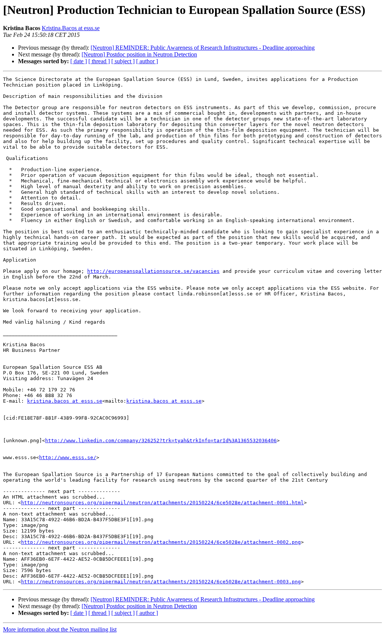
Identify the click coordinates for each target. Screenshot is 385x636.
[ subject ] (123, 61)
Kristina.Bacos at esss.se (71, 28)
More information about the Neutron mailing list (60, 629)
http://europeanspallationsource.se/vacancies (153, 271)
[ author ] (147, 61)
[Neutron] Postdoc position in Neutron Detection (139, 54)
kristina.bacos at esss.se (64, 401)
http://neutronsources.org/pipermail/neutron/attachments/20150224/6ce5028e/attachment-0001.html (162, 502)
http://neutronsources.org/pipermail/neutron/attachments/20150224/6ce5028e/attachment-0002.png (161, 542)
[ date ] (78, 61)
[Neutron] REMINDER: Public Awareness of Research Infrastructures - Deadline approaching (203, 47)
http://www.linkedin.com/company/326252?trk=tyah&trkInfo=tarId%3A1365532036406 (161, 440)
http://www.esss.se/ (67, 457)
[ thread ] (99, 61)
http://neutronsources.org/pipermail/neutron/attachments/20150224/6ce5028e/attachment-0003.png (161, 581)
